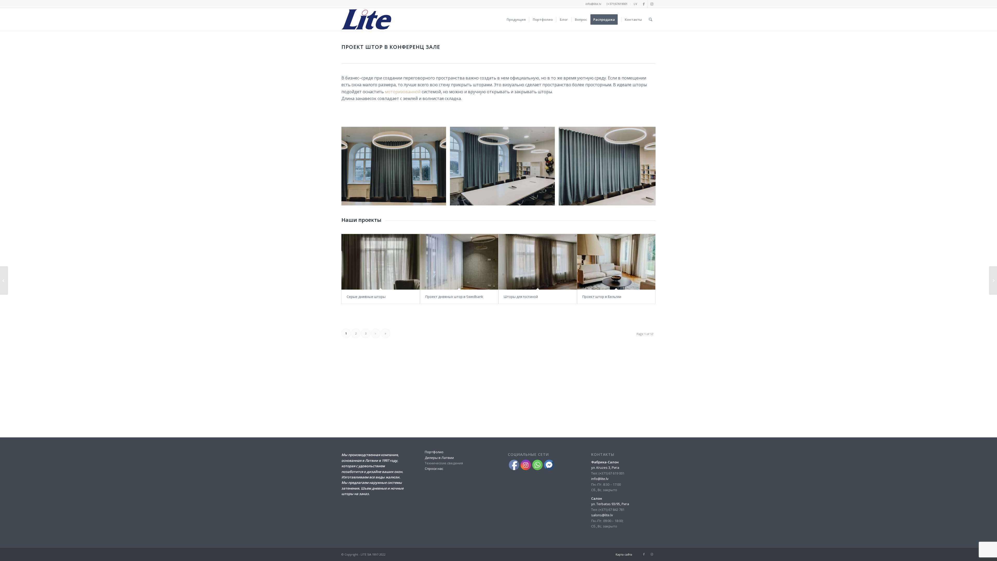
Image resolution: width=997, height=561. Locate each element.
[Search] (650, 19)
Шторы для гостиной (521, 296)
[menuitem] (617, 4)
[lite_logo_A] (366, 19)
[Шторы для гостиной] (537, 262)
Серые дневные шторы (366, 296)
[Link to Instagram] (652, 4)
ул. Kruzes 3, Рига (605, 467)
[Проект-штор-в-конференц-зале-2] (549, 199)
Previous (353, 166)
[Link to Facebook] (644, 4)
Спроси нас (434, 468)
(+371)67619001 (617, 4)
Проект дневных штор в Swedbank (454, 296)
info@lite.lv (593, 4)
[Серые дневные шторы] (380, 262)
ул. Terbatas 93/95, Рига (610, 504)
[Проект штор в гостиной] (4, 280)
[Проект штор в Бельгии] (616, 262)
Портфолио (434, 452)
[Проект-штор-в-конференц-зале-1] (440, 199)
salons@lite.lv (602, 515)
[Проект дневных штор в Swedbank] (459, 262)
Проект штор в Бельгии (601, 296)
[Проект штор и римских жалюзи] (993, 280)
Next (644, 166)
